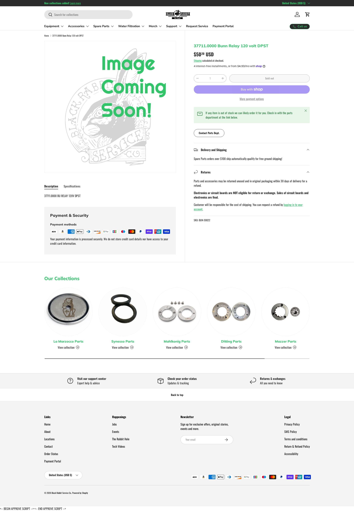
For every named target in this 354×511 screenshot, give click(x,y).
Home (46, 35)
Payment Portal (223, 26)
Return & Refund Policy (297, 446)
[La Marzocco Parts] (68, 312)
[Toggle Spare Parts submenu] (112, 26)
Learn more (75, 3)
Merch (153, 26)
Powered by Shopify (80, 492)
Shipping (198, 60)
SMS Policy (290, 431)
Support (171, 26)
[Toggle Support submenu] (180, 26)
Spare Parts (101, 26)
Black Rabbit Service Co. (61, 492)
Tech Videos (118, 446)
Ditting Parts (231, 341)
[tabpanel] (110, 196)
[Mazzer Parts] (286, 312)
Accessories (76, 26)
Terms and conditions (295, 439)
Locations (49, 439)
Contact (48, 446)
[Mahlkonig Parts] (177, 312)
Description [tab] (51, 186)
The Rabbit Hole (120, 439)
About (47, 431)
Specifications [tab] (72, 186)
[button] (307, 14)
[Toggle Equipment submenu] (62, 26)
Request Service (197, 26)
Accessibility (291, 454)
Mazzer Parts (285, 341)
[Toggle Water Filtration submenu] (143, 26)
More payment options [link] (252, 99)
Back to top (177, 395)
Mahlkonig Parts (177, 341)
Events (115, 431)
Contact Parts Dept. (209, 133)
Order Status (51, 454)
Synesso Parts (122, 341)
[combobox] (88, 14)
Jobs (114, 424)
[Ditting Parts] (231, 312)
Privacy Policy (292, 424)
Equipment (51, 26)
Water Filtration (129, 26)
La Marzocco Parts (68, 341)
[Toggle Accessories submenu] (87, 26)
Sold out (269, 78)
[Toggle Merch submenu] (160, 26)
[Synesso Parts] (123, 312)
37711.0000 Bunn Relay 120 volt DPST (68, 35)
